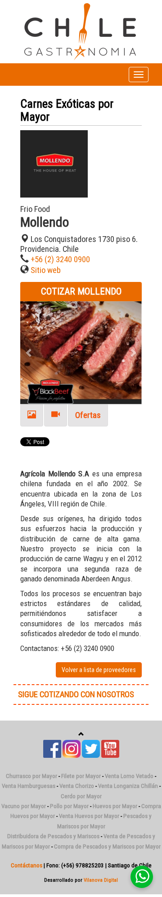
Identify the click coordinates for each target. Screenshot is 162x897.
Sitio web (46, 270)
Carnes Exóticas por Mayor (66, 110)
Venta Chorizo (76, 786)
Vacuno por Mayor (23, 806)
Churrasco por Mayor (31, 776)
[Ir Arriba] (81, 734)
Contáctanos (26, 865)
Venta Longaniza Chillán (128, 786)
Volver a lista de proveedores (99, 669)
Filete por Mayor (81, 776)
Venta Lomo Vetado (129, 776)
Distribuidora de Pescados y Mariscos (53, 836)
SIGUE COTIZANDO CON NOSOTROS (76, 694)
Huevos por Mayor (115, 806)
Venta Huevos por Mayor (89, 816)
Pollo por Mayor (69, 806)
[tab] (31, 416)
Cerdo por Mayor (81, 796)
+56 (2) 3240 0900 (60, 259)
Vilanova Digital (101, 880)
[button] (29, 352)
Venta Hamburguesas (28, 786)
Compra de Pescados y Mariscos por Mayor (107, 846)
